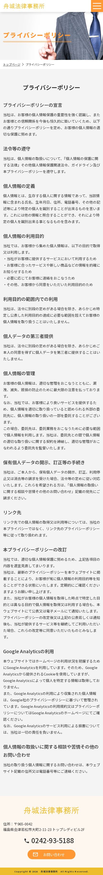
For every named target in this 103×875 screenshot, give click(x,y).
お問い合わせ (54, 854)
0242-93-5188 (52, 840)
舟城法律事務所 (49, 871)
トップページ (11, 64)
